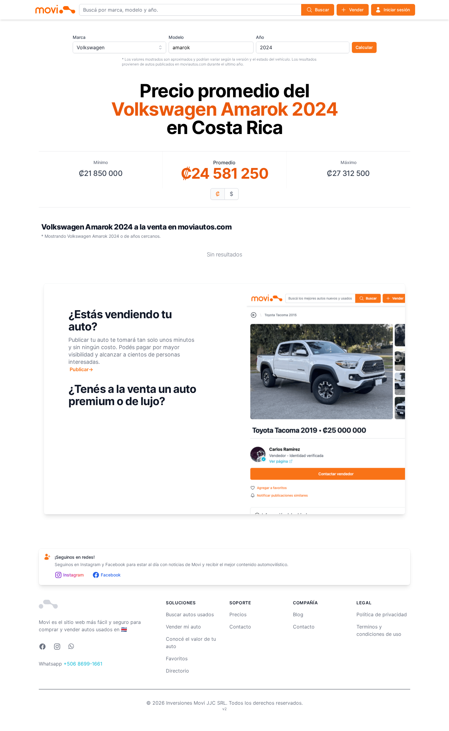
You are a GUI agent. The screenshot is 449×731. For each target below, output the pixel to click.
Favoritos (177, 658)
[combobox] (119, 47)
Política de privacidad (381, 614)
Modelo (176, 37)
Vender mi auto (183, 627)
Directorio (177, 671)
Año (260, 37)
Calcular (364, 47)
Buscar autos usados (190, 614)
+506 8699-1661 (83, 664)
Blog (298, 614)
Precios (237, 614)
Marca (79, 37)
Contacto (240, 627)
